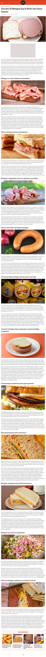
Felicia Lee (4, 14)
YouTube (36, 325)
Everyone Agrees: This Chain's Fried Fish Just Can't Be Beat (6, 646)
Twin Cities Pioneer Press (30, 375)
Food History (7, 6)
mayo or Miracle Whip (7, 610)
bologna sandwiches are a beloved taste (18, 69)
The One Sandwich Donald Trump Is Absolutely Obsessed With (28, 646)
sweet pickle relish (5, 577)
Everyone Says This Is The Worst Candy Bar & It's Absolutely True (17, 646)
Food (2, 6)
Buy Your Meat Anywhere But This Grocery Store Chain (38, 646)
